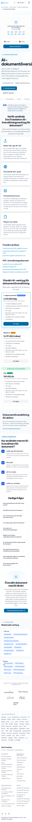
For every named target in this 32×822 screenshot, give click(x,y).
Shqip (28, 733)
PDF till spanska (8, 663)
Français (21, 721)
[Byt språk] (16, 41)
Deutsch (19, 719)
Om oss (3, 750)
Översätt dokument (10, 88)
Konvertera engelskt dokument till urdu (14, 255)
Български (23, 717)
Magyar (16, 724)
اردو (27, 737)
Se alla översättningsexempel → (12, 428)
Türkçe (15, 737)
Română (3, 733)
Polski (10, 731)
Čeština (9, 719)
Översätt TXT (7, 654)
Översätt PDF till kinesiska (23, 798)
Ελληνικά (24, 719)
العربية (9, 717)
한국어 (20, 726)
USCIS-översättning (22, 757)
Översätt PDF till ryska (22, 803)
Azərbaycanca (15, 717)
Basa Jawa (8, 726)
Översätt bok (18, 647)
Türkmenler (4, 737)
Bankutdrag (20, 776)
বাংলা (29, 717)
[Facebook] (5, 813)
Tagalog (10, 737)
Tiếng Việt (3, 740)
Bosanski (3, 719)
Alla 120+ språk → (21, 805)
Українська (21, 737)
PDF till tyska (7, 669)
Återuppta (19, 778)
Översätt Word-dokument (20, 634)
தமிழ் (13, 735)
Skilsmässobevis (21, 767)
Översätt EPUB (8, 647)
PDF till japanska (18, 673)
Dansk (13, 719)
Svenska (9, 735)
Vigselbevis (19, 764)
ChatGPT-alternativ (6, 756)
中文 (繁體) (17, 740)
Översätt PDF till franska (23, 790)
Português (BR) (17, 731)
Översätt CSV (19, 650)
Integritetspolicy (19, 750)
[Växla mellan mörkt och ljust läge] (14, 2)
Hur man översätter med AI (8, 803)
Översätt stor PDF (8, 637)
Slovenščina (22, 733)
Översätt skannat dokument (11, 641)
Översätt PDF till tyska (22, 792)
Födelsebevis (20, 762)
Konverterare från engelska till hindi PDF (14, 269)
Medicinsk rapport (21, 760)
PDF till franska (19, 663)
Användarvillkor (10, 750)
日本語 (3, 726)
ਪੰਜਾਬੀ (6, 731)
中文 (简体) (10, 740)
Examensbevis (20, 774)
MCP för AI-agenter (6, 806)
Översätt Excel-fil (8, 644)
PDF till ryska (7, 673)
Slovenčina (15, 733)
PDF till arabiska (8, 666)
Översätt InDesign (8, 650)
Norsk (27, 728)
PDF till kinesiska (19, 666)
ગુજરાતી (27, 721)
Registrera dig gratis (8, 93)
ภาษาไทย (22, 735)
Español (3, 721)
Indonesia (21, 724)
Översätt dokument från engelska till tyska (15, 248)
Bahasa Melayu (14, 728)
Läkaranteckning (21, 780)
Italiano (27, 724)
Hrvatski (11, 724)
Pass (18, 771)
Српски (3, 735)
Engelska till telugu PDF (9, 267)
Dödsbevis (19, 769)
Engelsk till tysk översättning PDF (12, 264)
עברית (2, 724)
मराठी (8, 728)
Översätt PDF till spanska (23, 788)
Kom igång (16, 323)
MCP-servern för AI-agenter (16, 108)
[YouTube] (9, 813)
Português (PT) (26, 731)
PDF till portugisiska (19, 669)
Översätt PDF (7, 634)
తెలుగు (17, 735)
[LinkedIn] (2, 813)
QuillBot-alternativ (5, 778)
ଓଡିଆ (2, 731)
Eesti (8, 721)
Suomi (16, 721)
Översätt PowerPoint (21, 644)
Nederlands (22, 728)
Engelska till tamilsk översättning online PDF (15, 272)
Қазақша (15, 726)
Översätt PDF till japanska (23, 801)
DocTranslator (6, 747)
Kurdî (25, 726)
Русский (9, 733)
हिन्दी (6, 724)
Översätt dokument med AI (15, 610)
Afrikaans (3, 717)
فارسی (12, 721)
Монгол (3, 728)
